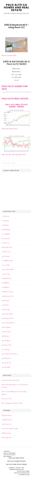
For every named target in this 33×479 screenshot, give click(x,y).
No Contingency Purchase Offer (12, 403)
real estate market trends (10, 428)
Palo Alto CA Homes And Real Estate (16, 7)
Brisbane (6, 225)
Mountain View (9, 296)
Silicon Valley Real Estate (21, 473)
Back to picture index (9, 55)
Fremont (7, 256)
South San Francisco (10, 354)
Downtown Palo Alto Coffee (11, 380)
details (16, 80)
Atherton (6, 216)
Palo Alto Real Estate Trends (16, 464)
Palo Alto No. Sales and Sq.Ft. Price (14, 155)
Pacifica (6, 305)
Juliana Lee (11, 467)
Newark (6, 300)
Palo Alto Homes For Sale (14, 87)
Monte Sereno (8, 292)
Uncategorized (6, 437)
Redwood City (8, 318)
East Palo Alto (7, 247)
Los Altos (7, 265)
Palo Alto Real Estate (15, 98)
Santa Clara (8, 345)
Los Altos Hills (8, 269)
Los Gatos (7, 274)
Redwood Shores (9, 323)
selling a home (6, 433)
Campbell (6, 234)
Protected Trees (7, 399)
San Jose (6, 336)
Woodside (7, 367)
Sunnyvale (7, 358)
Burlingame (7, 229)
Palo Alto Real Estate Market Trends (16, 105)
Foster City (6, 252)
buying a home (6, 415)
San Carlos (7, 332)
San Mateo (7, 340)
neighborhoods (7, 420)
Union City (7, 363)
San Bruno (7, 327)
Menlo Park (7, 278)
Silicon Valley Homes (23, 471)
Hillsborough (8, 261)
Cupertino (6, 238)
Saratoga (7, 349)
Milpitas (6, 287)
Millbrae (7, 283)
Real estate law (6, 424)
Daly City (6, 243)
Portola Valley (8, 314)
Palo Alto (7, 309)
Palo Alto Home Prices (10, 129)
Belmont (6, 221)
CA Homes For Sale (24, 474)
